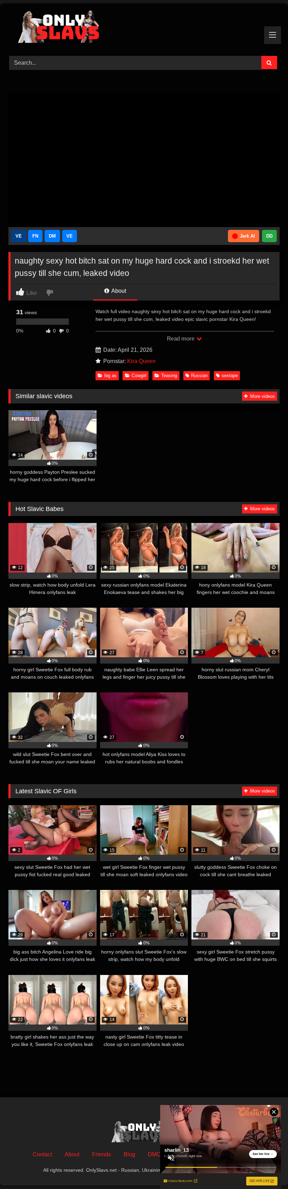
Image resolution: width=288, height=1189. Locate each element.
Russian (199, 375)
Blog (129, 1154)
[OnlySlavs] (144, 27)
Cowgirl (139, 375)
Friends (101, 1154)
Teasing (169, 375)
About (118, 291)
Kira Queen (141, 361)
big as (110, 375)
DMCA (156, 1154)
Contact (42, 1154)
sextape (230, 375)
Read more (181, 339)
